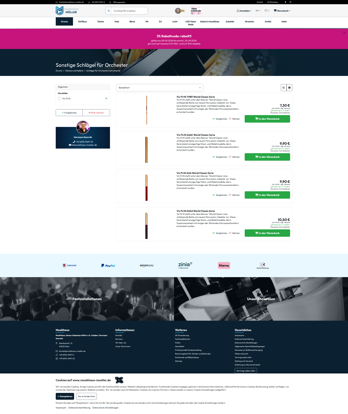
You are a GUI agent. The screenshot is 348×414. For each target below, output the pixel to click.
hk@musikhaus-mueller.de (84, 145)
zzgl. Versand (285, 108)
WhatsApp (273, 2)
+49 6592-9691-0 (98, 2)
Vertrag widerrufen (246, 370)
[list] (284, 87)
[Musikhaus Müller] (67, 10)
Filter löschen (97, 112)
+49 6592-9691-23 (67, 358)
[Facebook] (285, 2)
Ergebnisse (70, 112)
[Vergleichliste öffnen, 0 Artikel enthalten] (258, 10)
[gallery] (289, 87)
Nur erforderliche (86, 396)
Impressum (61, 407)
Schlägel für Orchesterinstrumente (103, 70)
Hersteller (63, 93)
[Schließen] (344, 32)
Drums (59, 70)
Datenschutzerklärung (79, 407)
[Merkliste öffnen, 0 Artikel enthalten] (267, 10)
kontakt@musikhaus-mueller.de (71, 2)
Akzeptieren (65, 396)
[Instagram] (290, 2)
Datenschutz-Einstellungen (105, 407)
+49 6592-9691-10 (84, 141)
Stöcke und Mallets (74, 70)
